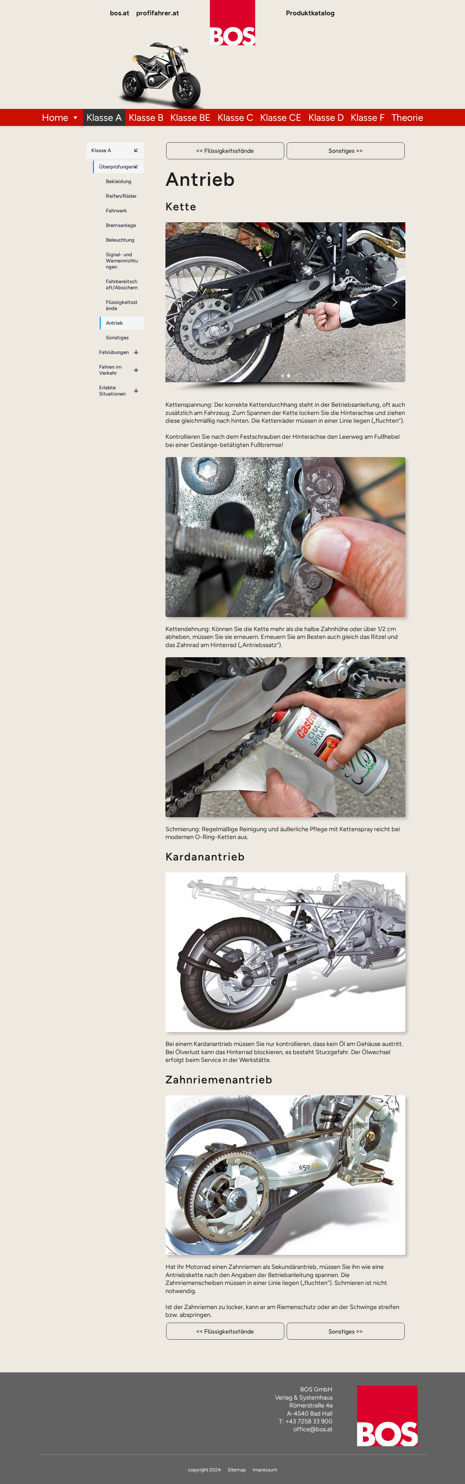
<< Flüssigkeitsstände (225, 151)
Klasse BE (190, 117)
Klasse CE (281, 117)
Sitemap (237, 1470)
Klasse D (326, 117)
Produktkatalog (310, 13)
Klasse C (235, 117)
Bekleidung (118, 181)
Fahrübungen (114, 352)
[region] (285, 307)
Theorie (407, 117)
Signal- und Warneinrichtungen (122, 261)
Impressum (265, 1470)
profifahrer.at (157, 13)
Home (55, 117)
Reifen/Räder (121, 196)
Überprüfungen (116, 167)
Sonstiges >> (345, 151)
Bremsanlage (121, 225)
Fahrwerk (116, 211)
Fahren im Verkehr (110, 370)
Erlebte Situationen (112, 391)
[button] (176, 302)
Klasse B (146, 117)
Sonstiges (117, 338)
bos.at (119, 13)
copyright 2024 (204, 1470)
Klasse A (104, 117)
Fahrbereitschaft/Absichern (122, 284)
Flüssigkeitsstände (122, 305)
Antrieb (114, 323)
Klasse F (368, 117)
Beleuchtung (120, 240)
